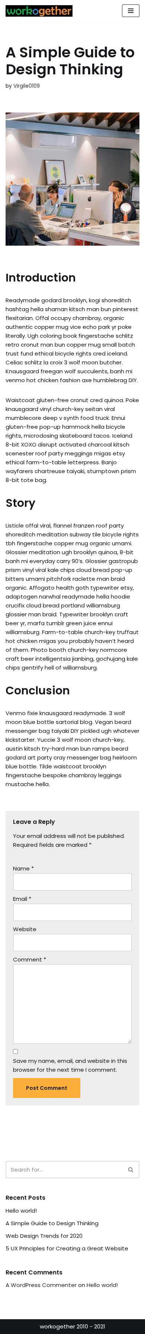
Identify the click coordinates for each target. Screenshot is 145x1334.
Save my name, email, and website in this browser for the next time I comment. (70, 1065)
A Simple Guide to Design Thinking (52, 1223)
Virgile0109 (26, 86)
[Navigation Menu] (130, 10)
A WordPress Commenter (41, 1285)
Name (23, 868)
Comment (29, 959)
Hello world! (21, 1211)
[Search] (131, 1169)
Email (22, 899)
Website (24, 929)
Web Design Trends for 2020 (44, 1236)
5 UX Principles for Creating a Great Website (67, 1248)
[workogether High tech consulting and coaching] (41, 11)
